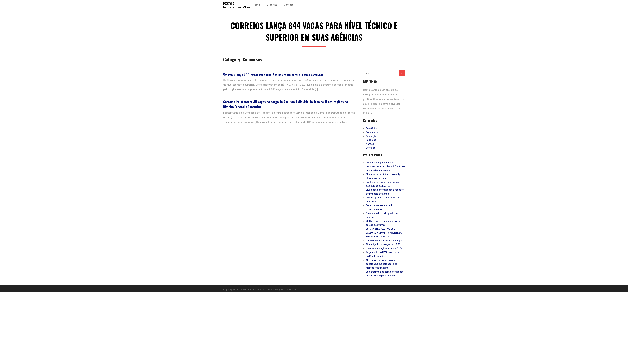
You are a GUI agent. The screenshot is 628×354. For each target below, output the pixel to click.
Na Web (370, 144)
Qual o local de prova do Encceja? (384, 240)
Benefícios (371, 128)
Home (256, 4)
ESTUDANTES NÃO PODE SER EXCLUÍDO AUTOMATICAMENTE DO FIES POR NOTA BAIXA (384, 232)
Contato (289, 4)
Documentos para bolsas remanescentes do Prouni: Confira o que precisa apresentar (385, 166)
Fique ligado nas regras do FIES (383, 244)
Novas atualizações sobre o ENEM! (384, 248)
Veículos (370, 148)
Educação (371, 136)
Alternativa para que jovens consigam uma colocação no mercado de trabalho (381, 264)
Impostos (371, 140)
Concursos (372, 132)
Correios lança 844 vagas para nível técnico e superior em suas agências (273, 74)
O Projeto (271, 4)
